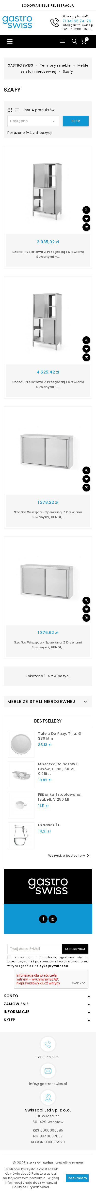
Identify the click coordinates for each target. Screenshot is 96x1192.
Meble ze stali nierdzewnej (41, 701)
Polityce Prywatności (30, 1187)
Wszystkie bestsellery (69, 856)
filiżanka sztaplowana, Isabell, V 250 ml (59, 797)
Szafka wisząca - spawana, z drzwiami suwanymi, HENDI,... (48, 514)
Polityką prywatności (51, 966)
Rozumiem (77, 1178)
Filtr (76, 121)
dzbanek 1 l (49, 824)
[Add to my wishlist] (86, 218)
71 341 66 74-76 (76, 20)
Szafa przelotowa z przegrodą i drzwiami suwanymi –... (48, 254)
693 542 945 (48, 1057)
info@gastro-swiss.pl (78, 25)
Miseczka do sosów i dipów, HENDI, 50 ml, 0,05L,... (58, 769)
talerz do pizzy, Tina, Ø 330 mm (59, 736)
